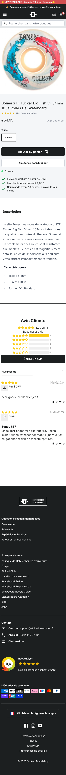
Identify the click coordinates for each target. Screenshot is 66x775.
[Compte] (54, 14)
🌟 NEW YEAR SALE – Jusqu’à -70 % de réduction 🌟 (28, 2)
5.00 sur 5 (42, 327)
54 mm (8, 137)
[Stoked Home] (33, 15)
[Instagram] (33, 725)
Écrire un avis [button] (33, 359)
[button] (20, 336)
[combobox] (33, 23)
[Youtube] (40, 725)
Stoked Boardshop (38, 761)
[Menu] (4, 14)
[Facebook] (26, 725)
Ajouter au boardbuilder (33, 162)
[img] (9, 382)
